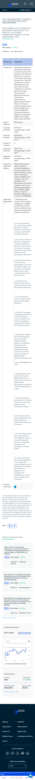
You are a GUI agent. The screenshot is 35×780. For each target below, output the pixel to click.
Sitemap (5, 722)
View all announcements (9, 618)
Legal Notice (6, 727)
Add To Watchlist (25, 633)
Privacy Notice (22, 727)
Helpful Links (22, 731)
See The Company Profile (11, 691)
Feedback (21, 722)
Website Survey (7, 736)
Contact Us (6, 731)
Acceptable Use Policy (25, 736)
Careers (4, 741)
